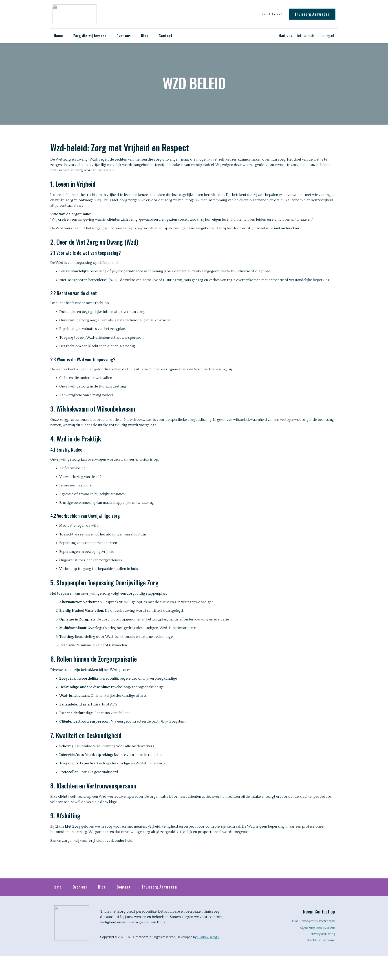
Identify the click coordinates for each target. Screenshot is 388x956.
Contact (166, 35)
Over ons (80, 887)
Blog (145, 35)
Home (58, 35)
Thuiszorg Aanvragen (159, 887)
